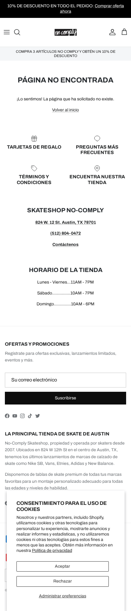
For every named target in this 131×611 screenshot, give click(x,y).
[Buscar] (20, 32)
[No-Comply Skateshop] (65, 32)
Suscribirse (65, 398)
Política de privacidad (52, 550)
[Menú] (6, 32)
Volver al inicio (65, 110)
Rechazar (62, 581)
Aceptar (62, 566)
